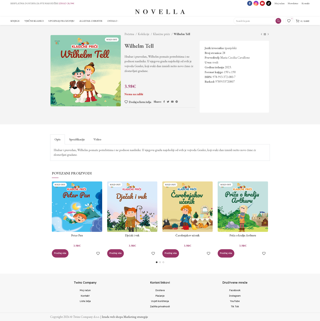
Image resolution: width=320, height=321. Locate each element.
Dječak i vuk (132, 235)
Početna (129, 34)
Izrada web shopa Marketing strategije (125, 317)
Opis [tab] (57, 139)
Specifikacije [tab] (77, 139)
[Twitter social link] (168, 101)
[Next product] (268, 34)
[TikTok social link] (268, 3)
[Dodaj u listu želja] (98, 253)
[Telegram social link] (176, 101)
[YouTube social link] (262, 3)
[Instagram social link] (256, 3)
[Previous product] (261, 34)
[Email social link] (172, 101)
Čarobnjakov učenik (188, 235)
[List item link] (85, 290)
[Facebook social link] (249, 3)
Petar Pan (77, 235)
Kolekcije (144, 34)
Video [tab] (97, 139)
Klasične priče (162, 34)
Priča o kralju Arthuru (243, 235)
